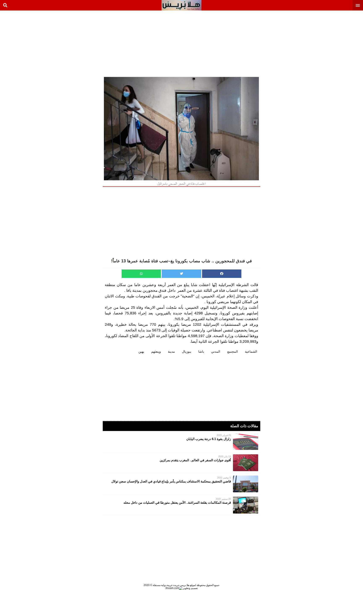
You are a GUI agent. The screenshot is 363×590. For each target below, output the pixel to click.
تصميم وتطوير (190, 588)
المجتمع (232, 351)
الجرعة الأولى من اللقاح (148, 336)
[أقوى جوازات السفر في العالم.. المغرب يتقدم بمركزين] (181, 462)
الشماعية (251, 351)
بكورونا (173, 324)
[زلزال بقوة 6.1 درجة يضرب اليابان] (181, 441)
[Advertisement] (331, 42)
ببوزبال (186, 351)
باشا (201, 351)
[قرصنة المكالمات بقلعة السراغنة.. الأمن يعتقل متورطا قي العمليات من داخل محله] (181, 505)
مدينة (171, 351)
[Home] (181, 5)
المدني (215, 351)
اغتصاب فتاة (228, 290)
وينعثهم (156, 351)
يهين (141, 351)
